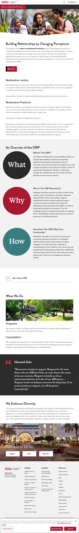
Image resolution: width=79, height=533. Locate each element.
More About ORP (19, 278)
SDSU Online (45, 486)
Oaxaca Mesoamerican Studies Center (47, 490)
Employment (62, 490)
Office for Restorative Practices (12, 7)
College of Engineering (30, 479)
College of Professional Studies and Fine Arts (30, 493)
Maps (60, 478)
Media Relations (63, 500)
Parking (61, 481)
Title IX (60, 494)
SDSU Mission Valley (47, 483)
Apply (12, 453)
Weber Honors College (30, 512)
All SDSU (71, 2)
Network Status (63, 503)
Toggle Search (64, 2)
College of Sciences (29, 497)
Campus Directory (63, 474)
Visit (29, 453)
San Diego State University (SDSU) (46, 472)
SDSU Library (27, 509)
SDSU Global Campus (30, 505)
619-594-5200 (8, 473)
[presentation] (27, 468)
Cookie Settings (7, 529)
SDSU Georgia (45, 476)
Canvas (60, 484)
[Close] (76, 521)
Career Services (63, 506)
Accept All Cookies (56, 529)
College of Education (29, 476)
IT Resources (62, 509)
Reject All (70, 529)
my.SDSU (61, 487)
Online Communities (64, 513)
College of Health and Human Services (30, 488)
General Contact (63, 471)
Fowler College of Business (29, 501)
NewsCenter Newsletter (65, 497)
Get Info (45, 453)
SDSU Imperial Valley (47, 479)
